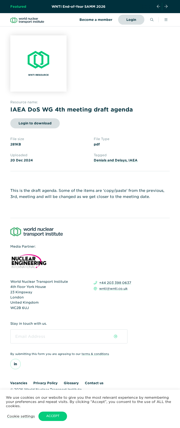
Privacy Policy (45, 383)
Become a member (95, 20)
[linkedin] (15, 364)
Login (131, 20)
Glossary (71, 383)
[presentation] (158, 6)
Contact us (94, 383)
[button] (21, 416)
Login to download (35, 123)
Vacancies (18, 383)
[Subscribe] (115, 336)
